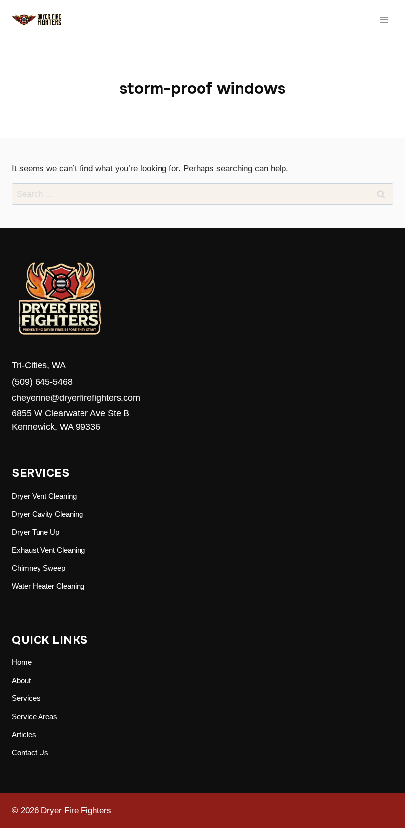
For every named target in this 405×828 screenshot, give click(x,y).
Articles (24, 734)
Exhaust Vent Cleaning (48, 550)
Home (22, 662)
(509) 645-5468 (42, 382)
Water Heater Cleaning (48, 586)
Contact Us (30, 752)
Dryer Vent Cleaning (44, 496)
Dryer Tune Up (35, 532)
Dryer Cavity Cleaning (47, 514)
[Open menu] (384, 19)
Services (26, 698)
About (21, 680)
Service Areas (34, 716)
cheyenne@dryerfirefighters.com (76, 398)
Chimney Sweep (38, 568)
